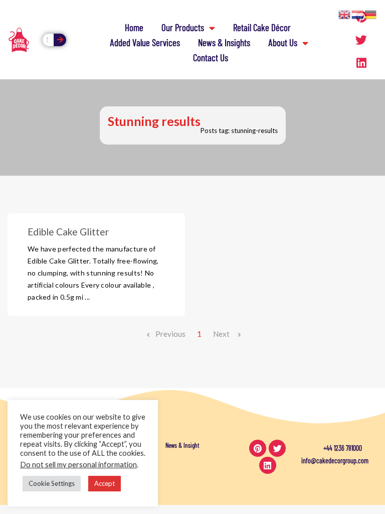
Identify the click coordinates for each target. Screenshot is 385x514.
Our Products (182, 27)
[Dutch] (357, 13)
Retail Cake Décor (262, 27)
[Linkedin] (361, 62)
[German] (370, 13)
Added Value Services (145, 42)
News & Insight (182, 445)
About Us (282, 42)
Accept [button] (104, 483)
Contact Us (210, 57)
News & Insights (224, 42)
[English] (344, 13)
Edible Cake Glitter (68, 231)
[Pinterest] (257, 448)
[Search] (60, 40)
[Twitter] (361, 39)
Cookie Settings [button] (52, 483)
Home (134, 27)
